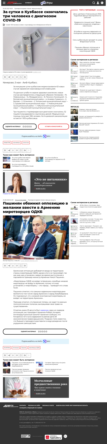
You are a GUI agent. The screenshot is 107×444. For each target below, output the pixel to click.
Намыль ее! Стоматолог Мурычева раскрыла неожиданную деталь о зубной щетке (91, 98)
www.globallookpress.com (29, 260)
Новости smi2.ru (10, 194)
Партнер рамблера (37, 436)
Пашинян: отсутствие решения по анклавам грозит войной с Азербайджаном (23, 364)
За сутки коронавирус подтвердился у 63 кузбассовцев (22, 165)
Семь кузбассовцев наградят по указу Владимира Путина (87, 41)
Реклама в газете (48, 405)
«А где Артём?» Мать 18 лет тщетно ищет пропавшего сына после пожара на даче (91, 234)
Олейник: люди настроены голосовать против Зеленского (89, 110)
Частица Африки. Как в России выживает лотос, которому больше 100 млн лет (91, 241)
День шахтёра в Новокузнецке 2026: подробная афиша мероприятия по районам (87, 15)
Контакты (22, 405)
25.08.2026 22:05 (8, 200)
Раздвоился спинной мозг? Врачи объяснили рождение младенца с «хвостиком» (87, 24)
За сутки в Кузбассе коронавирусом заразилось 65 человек (55, 159)
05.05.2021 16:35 (8, 8)
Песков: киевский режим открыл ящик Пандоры (89, 131)
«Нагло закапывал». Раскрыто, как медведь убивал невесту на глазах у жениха (91, 227)
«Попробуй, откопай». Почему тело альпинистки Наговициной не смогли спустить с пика (91, 220)
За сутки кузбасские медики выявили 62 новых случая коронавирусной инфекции (21, 159)
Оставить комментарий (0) (53, 126)
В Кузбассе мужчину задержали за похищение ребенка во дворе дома (87, 32)
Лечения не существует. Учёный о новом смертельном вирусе (90, 91)
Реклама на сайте (34, 405)
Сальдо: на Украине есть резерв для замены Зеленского (91, 117)
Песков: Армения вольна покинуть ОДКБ (53, 370)
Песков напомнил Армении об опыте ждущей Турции (91, 124)
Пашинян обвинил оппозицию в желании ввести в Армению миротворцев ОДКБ (87, 49)
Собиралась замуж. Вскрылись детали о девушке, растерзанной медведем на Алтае (90, 213)
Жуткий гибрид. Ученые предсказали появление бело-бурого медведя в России (92, 84)
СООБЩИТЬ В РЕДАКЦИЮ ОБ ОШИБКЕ (30, 408)
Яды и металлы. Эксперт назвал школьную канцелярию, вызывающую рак (90, 64)
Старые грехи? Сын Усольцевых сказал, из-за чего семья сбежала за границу (91, 77)
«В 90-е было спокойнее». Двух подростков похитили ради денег (91, 206)
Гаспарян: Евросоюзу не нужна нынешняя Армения (55, 363)
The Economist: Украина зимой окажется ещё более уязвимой (89, 137)
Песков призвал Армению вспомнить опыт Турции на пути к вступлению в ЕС (23, 371)
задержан (44, 310)
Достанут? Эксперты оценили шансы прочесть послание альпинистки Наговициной (92, 71)
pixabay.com (37, 72)
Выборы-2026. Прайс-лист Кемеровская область (72, 405)
